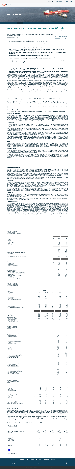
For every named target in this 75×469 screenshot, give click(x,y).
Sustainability (61, 5)
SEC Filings (48, 23)
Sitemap (53, 459)
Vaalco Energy (11, 463)
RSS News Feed (46, 459)
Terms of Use (50, 467)
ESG (51, 23)
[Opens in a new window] (66, 463)
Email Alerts (22, 459)
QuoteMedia (47, 467)
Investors (67, 5)
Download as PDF (65, 30)
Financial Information (36, 23)
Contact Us (71, 1)
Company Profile (30, 459)
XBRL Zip (66, 36)
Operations (56, 5)
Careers (71, 5)
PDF (63, 36)
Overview (15, 23)
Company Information (28, 23)
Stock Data (43, 23)
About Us (50, 5)
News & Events (20, 23)
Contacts (38, 459)
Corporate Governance (57, 23)
